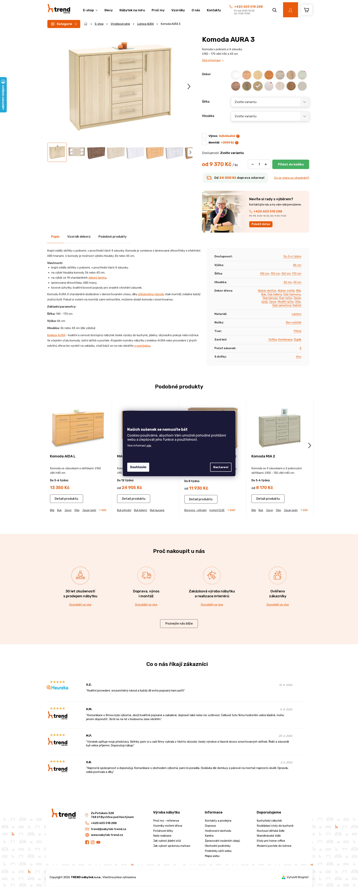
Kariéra (209, 835)
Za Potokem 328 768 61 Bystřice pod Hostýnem (112, 815)
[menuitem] (90, 8)
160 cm (286, 273)
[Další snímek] (189, 86)
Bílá (298, 290)
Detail (59, 498)
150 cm (275, 273)
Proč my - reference (166, 820)
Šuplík (297, 339)
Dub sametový (281, 305)
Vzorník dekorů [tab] (79, 236)
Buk (263, 294)
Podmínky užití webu (218, 851)
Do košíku (290, 164)
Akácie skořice (267, 290)
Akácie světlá (286, 290)
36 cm (288, 282)
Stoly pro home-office (271, 840)
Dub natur (285, 298)
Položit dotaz (261, 224)
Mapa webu (212, 856)
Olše (297, 301)
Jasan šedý (89, 510)
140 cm (264, 273)
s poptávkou (142, 345)
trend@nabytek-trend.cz (108, 829)
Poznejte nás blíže (179, 623)
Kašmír (297, 305)
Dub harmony (291, 294)
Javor (272, 301)
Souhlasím (138, 467)
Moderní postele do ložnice (274, 846)
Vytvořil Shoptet (298, 877)
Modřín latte (286, 301)
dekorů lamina (97, 277)
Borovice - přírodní (195, 510)
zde (148, 445)
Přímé (297, 331)
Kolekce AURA (56, 335)
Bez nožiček (293, 322)
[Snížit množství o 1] (252, 164)
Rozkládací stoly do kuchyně (275, 825)
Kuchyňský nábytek (269, 820)
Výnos (222, 136)
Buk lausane (157, 510)
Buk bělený (140, 510)
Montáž (221, 142)
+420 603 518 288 (248, 6)
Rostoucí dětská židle (271, 830)
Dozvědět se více (80, 604)
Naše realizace (162, 835)
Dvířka (273, 339)
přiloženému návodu (151, 294)
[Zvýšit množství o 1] (265, 164)
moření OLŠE (217, 510)
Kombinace (285, 339)
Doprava (210, 825)
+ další (103, 510)
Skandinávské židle (269, 835)
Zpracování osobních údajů (222, 840)
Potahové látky (163, 830)
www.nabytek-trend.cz (107, 835)
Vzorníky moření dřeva (167, 825)
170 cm (296, 273)
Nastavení (220, 467)
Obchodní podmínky (218, 846)
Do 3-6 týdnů (292, 256)
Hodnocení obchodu (218, 830)
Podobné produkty (112, 236)
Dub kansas (270, 298)
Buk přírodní (124, 510)
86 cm (297, 265)
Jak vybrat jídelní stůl (167, 840)
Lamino (296, 314)
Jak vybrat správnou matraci (171, 846)
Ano (298, 356)
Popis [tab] (55, 236)
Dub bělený (274, 294)
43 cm (297, 282)
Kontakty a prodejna (218, 820)
